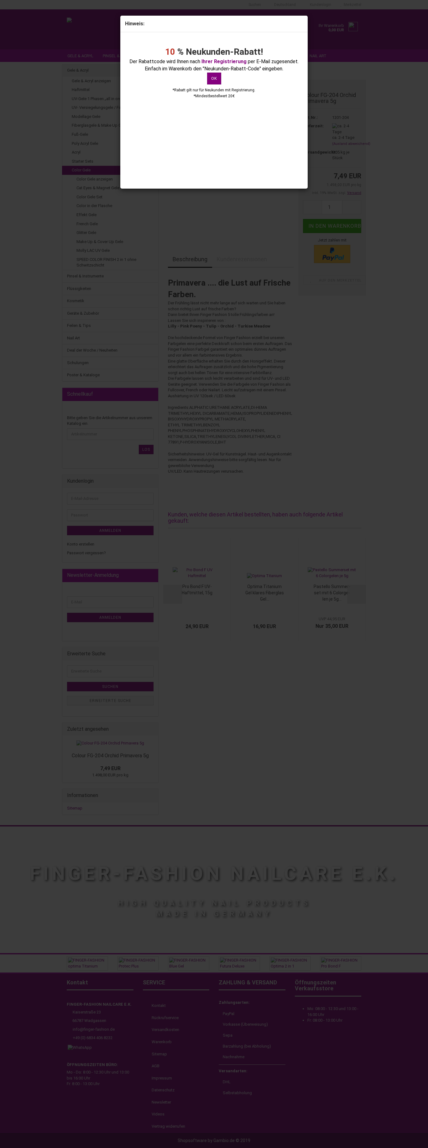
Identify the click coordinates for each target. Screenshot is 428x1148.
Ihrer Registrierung (224, 61)
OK (214, 78)
